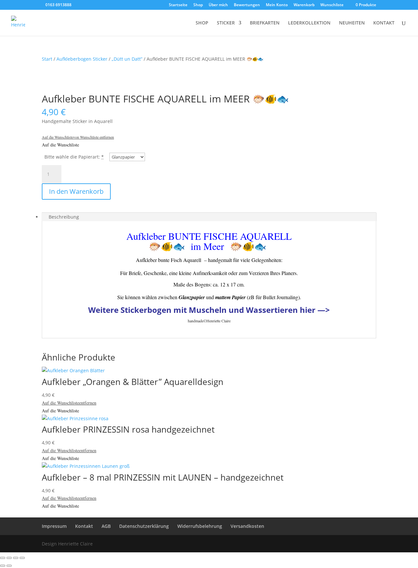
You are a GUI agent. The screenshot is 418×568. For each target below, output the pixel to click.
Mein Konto (277, 5)
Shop (198, 5)
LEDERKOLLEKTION (309, 23)
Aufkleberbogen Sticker (81, 59)
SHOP (202, 23)
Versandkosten (247, 526)
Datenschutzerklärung (144, 526)
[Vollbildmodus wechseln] (9, 558)
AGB (106, 526)
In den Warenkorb (76, 191)
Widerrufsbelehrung (199, 526)
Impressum (54, 526)
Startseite (178, 5)
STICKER (226, 23)
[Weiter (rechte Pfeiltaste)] (9, 566)
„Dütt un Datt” (127, 59)
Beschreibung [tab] (64, 217)
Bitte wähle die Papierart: (72, 157)
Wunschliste (332, 5)
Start (47, 59)
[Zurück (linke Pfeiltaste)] (2, 566)
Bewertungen (247, 5)
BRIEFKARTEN (265, 23)
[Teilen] (15, 558)
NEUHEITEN (352, 23)
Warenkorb (304, 5)
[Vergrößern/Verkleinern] (2, 558)
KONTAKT (383, 23)
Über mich (218, 5)
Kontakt (84, 526)
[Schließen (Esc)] (22, 558)
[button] (78, 137)
